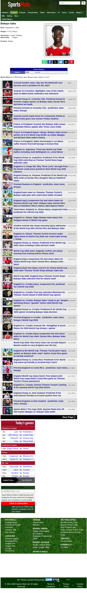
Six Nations (38, 534)
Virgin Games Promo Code (72, 530)
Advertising (37, 557)
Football (14, 12)
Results (36, 525)
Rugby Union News (41, 531)
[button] (44, 62)
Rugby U (79, 12)
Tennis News (38, 522)
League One (10, 543)
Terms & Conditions (50, 585)
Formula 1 (66, 544)
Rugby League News (41, 545)
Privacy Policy (66, 585)
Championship (11, 541)
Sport (23, 480)
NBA (3, 16)
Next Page (68, 417)
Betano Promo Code (69, 525)
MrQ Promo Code (68, 527)
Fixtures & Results (13, 525)
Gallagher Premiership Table (42, 537)
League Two (10, 546)
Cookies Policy (80, 585)
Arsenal (37, 72)
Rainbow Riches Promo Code (70, 533)
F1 (59, 12)
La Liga (8, 548)
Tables (42, 12)
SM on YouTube (39, 576)
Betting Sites (68, 520)
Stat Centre (10, 532)
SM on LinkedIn (39, 574)
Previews (22, 12)
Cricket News (66, 541)
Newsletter (37, 566)
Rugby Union (40, 528)
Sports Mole (40, 551)
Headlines (5, 12)
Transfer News (33, 12)
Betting (9, 16)
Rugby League (41, 542)
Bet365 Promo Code (69, 522)
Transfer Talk (10, 530)
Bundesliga (9, 551)
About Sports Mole (40, 554)
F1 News (64, 547)
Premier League (11, 539)
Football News (11, 522)
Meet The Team (39, 562)
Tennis (64, 12)
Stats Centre (51, 12)
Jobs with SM (38, 570)
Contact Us (37, 564)
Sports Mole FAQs (40, 559)
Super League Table (41, 547)
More (16, 16)
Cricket (71, 12)
